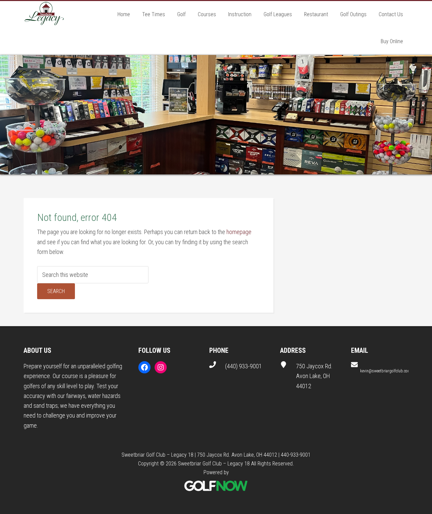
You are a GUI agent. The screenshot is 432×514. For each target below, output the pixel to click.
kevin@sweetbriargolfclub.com (385, 371)
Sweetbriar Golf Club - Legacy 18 (44, 14)
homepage (238, 231)
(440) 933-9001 (243, 366)
